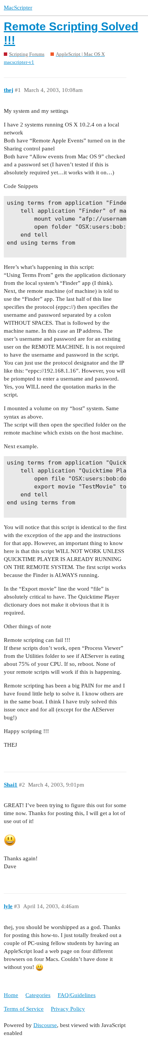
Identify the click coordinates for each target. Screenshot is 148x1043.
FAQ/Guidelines (77, 995)
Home (11, 995)
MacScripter (18, 8)
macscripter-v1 (19, 62)
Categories (37, 995)
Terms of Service (24, 1009)
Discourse (45, 1025)
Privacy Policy (68, 1009)
